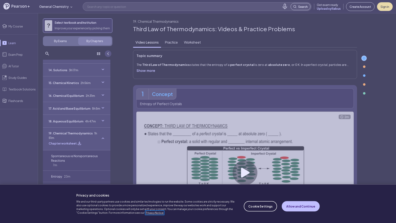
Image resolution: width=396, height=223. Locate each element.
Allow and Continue (300, 206)
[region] (198, 203)
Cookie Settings (260, 206)
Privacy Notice (155, 212)
